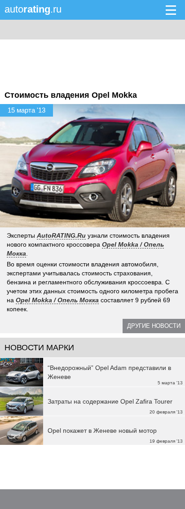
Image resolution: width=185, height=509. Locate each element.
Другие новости (154, 325)
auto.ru (33, 9)
